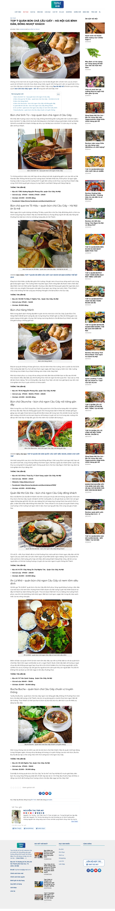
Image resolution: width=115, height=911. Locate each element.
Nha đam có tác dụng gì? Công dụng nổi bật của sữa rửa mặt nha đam (94, 64)
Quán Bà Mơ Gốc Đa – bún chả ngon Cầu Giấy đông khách (33, 105)
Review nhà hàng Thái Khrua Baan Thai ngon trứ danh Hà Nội (94, 354)
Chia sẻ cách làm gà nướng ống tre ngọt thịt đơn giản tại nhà (94, 91)
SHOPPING (69, 12)
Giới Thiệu (18, 12)
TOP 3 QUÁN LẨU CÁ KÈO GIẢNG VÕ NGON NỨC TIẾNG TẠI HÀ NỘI (94, 406)
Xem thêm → (21, 858)
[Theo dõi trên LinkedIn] (99, 870)
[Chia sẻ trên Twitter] (43, 793)
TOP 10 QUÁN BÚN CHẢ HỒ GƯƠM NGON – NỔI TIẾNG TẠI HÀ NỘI (94, 538)
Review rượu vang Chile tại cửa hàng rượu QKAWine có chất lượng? (95, 145)
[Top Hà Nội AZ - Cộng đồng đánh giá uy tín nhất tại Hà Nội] (57, 4)
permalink (49, 799)
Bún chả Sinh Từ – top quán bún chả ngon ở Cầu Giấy (32, 97)
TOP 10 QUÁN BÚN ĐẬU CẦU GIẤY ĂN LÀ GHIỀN (94, 170)
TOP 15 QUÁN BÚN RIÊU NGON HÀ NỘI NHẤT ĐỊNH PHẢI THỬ (94, 249)
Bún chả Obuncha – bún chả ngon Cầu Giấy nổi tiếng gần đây (35, 103)
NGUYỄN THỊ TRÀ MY (34, 29)
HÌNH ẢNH (40, 12)
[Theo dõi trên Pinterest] (95, 870)
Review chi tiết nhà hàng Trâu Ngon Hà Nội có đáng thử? (94, 223)
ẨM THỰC (26, 12)
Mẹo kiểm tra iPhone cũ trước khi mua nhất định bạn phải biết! (49, 854)
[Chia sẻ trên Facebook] (40, 793)
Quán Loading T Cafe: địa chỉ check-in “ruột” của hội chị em (94, 380)
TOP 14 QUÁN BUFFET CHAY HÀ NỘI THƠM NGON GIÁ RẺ (94, 301)
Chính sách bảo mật (16, 873)
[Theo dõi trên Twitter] (92, 870)
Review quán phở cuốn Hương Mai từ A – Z (94, 513)
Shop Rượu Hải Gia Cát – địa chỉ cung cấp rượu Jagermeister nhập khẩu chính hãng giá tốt (95, 118)
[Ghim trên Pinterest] (46, 793)
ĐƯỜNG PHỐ (77, 12)
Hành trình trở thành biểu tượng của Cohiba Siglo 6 (94, 37)
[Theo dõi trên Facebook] (88, 870)
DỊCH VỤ (32, 12)
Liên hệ (12, 891)
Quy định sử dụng (16, 884)
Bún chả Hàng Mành (21, 101)
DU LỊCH (61, 12)
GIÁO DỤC (48, 12)
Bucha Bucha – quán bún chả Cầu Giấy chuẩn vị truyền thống (34, 110)
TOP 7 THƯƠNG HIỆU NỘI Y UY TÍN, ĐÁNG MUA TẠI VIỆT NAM (49, 895)
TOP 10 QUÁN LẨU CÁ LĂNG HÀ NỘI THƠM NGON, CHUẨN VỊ (93, 432)
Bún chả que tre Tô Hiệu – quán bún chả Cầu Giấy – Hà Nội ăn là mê (36, 99)
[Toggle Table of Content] (57, 94)
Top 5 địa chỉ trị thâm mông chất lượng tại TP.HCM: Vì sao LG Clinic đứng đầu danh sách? (50, 868)
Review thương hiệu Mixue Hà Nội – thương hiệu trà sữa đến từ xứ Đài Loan (94, 196)
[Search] (99, 12)
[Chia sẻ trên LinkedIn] (49, 793)
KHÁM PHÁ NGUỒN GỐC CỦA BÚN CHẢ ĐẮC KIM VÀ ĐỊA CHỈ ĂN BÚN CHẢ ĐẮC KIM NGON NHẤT (94, 487)
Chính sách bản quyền (17, 877)
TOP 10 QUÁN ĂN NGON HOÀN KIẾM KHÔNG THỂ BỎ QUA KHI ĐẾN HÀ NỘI (94, 328)
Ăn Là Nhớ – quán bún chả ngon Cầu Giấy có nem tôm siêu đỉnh (35, 108)
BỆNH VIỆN (86, 12)
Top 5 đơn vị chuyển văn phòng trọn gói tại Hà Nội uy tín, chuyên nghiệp (49, 883)
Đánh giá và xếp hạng (17, 880)
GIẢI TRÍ (55, 12)
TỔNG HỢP (94, 12)
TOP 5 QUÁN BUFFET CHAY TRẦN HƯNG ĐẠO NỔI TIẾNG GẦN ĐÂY (94, 275)
